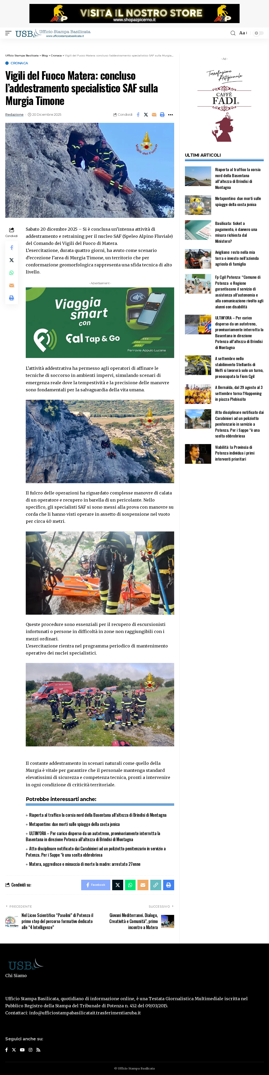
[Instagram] (30, 1050)
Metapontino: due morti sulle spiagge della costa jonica (74, 824)
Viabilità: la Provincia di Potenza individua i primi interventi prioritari (235, 453)
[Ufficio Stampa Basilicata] (52, 33)
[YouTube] (22, 1050)
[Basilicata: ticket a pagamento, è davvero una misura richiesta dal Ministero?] (198, 230)
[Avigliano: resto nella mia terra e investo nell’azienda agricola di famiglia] (198, 259)
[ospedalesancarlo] (134, 42)
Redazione (14, 115)
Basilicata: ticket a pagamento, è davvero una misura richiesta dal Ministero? (236, 232)
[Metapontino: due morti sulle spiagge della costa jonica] (198, 205)
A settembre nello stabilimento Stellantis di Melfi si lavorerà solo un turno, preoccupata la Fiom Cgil (239, 367)
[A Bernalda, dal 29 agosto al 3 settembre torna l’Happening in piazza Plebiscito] (198, 394)
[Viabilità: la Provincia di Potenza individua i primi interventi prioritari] (198, 454)
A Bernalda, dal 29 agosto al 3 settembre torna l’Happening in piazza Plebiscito (239, 393)
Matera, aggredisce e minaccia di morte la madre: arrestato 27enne (85, 864)
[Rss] (38, 1050)
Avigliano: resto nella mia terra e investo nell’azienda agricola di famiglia (237, 258)
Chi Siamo (16, 975)
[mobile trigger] (9, 33)
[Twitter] (14, 1050)
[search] (233, 33)
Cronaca (19, 63)
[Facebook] (6, 1050)
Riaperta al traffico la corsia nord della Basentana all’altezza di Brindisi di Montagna (98, 815)
